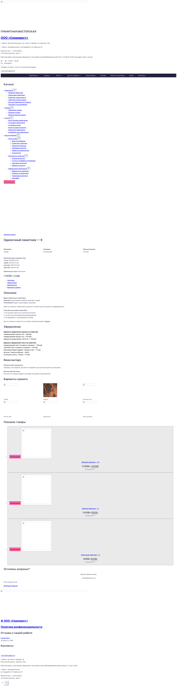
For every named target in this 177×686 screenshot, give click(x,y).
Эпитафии (15, 178)
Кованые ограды (14, 112)
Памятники (33, 75)
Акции (131, 75)
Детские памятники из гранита (19, 102)
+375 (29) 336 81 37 (8, 71)
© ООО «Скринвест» (14, 620)
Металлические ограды (17, 115)
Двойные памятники (15, 93)
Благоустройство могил (17, 127)
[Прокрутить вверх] (2, 683)
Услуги (58, 75)
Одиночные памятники (16, 95)
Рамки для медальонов (20, 150)
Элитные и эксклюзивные (17, 104)
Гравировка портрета (20, 176)
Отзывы (103, 75)
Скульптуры (16, 153)
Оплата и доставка (117, 75)
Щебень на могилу (18, 165)
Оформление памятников (17, 169)
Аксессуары (12, 139)
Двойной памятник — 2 (90, 508)
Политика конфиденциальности (21, 626)
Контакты (141, 75)
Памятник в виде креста (17, 97)
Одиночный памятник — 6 (90, 555)
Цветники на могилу (19, 163)
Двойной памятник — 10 (90, 462)
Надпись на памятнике (20, 173)
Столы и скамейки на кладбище (23, 161)
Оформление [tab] (12, 283)
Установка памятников (16, 123)
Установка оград (14, 125)
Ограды (46, 75)
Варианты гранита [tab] (14, 287)
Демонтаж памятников (16, 130)
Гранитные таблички (19, 143)
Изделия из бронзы (19, 146)
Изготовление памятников (18, 120)
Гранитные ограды (15, 110)
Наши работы (91, 75)
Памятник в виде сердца (17, 100)
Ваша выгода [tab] (12, 285)
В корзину (89, 469)
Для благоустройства (16, 156)
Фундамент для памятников (18, 132)
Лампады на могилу (19, 148)
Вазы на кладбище (18, 141)
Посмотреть (5, 638)
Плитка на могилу (18, 158)
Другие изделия (73, 75)
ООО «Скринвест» (14, 38)
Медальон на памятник (20, 171)
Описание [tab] (10, 280)
